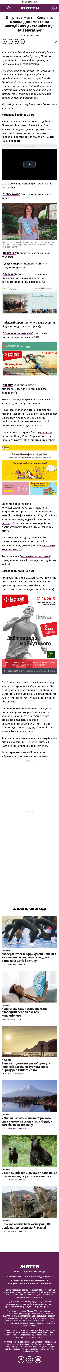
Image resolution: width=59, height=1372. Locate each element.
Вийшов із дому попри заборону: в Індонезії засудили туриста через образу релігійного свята (26, 1067)
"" (11, 194)
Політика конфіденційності (38, 1277)
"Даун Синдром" (13, 263)
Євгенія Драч (46, 432)
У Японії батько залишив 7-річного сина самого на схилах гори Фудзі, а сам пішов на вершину (27, 1121)
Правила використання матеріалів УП (29, 1280)
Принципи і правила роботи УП (23, 1284)
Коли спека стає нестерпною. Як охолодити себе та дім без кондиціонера (24, 1012)
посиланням (40, 756)
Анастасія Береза (19, 242)
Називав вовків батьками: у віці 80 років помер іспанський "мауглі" (26, 1225)
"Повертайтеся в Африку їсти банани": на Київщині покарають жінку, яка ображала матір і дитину (29, 957)
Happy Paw (9, 253)
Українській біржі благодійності (35, 556)
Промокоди (46, 1284)
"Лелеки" (9, 274)
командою (10, 417)
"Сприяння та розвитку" (18, 333)
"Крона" (8, 385)
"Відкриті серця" (13, 322)
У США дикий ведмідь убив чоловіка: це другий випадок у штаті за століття (29, 1174)
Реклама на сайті (15, 1277)
